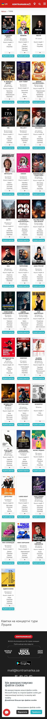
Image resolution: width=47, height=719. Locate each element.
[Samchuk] (23, 347)
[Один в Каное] (8, 578)
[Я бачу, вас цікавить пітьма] (8, 439)
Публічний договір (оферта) (23, 644)
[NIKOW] (38, 24)
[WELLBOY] (23, 117)
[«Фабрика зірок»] (8, 24)
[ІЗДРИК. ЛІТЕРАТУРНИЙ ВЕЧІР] (23, 301)
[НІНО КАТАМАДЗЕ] (8, 531)
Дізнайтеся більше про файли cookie (21, 700)
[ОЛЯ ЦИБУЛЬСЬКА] (38, 301)
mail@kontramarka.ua (23, 670)
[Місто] (8, 209)
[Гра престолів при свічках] (38, 209)
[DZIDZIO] (23, 162)
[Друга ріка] (8, 485)
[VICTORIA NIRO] (23, 393)
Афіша (3, 11)
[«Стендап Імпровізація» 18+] (23, 209)
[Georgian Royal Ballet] (8, 347)
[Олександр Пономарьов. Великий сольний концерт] (23, 439)
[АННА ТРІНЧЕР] (38, 255)
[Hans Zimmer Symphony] (38, 485)
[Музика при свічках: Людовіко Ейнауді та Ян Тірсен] (8, 393)
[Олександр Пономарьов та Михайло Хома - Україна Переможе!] (8, 301)
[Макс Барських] (23, 531)
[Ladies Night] (23, 485)
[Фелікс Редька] (38, 439)
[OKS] (8, 255)
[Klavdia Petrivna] (38, 347)
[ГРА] (8, 117)
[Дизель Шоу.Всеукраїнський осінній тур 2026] (38, 70)
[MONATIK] (23, 24)
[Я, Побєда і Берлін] (8, 70)
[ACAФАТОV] (38, 393)
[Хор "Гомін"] (23, 70)
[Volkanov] (38, 117)
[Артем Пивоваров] (38, 531)
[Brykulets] (8, 162)
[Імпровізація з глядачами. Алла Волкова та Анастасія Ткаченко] (38, 162)
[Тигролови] (23, 255)
